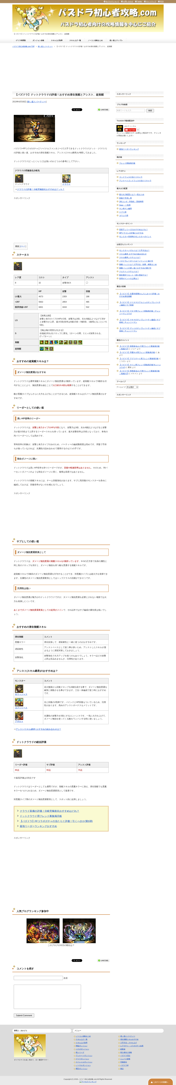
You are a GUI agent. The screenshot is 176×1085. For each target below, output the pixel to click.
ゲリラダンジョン (82, 1059)
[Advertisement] (88, 70)
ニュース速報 (125, 1059)
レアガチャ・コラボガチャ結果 (131, 1046)
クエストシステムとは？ (129, 271)
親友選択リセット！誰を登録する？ (133, 275)
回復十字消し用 (125, 198)
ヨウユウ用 (123, 215)
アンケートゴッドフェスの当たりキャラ (135, 181)
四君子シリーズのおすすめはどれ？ (133, 230)
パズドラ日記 (125, 1056)
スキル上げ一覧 (75, 40)
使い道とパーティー (36, 101)
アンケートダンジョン (84, 1056)
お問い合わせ (128, 1)
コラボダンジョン (82, 1049)
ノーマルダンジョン (83, 1065)
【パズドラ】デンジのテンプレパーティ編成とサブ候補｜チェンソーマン (139, 329)
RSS (162, 1)
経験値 (122, 1049)
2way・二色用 (124, 205)
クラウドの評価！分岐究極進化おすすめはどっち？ (40, 189)
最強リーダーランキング (129, 149)
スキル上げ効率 (57, 40)
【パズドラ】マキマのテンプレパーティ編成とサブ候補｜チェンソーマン (139, 321)
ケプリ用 (122, 212)
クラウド (66, 184)
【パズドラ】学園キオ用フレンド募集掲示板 (137, 352)
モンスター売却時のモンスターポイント (135, 237)
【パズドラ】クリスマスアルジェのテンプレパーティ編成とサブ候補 (139, 303)
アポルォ (19, 721)
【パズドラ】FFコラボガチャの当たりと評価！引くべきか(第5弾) (56, 821)
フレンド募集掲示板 (127, 163)
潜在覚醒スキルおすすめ (129, 1039)
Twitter (139, 1)
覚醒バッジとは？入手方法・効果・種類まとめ (138, 264)
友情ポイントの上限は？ (129, 278)
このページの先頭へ (160, 1082)
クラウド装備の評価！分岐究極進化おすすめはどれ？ (49, 811)
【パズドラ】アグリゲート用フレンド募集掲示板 (139, 359)
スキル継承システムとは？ (130, 257)
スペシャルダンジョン (84, 1062)
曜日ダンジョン (81, 1069)
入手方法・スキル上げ (128, 1043)
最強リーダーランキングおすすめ (38, 826)
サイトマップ (151, 1)
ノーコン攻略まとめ (95, 40)
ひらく (23, 246)
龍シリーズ (80, 1052)
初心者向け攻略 (126, 1052)
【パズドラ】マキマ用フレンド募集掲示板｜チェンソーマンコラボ (139, 312)
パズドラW (124, 1065)
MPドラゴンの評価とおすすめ (131, 233)
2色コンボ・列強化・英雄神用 (131, 201)
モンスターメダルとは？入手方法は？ (134, 250)
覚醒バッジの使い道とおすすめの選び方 (135, 268)
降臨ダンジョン (81, 1046)
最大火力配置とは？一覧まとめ (131, 194)
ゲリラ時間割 (21, 40)
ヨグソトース (21, 708)
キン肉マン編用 (125, 208)
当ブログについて (112, 1)
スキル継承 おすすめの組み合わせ (133, 254)
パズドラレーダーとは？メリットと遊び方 (136, 261)
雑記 (122, 1069)
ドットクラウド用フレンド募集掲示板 (41, 816)
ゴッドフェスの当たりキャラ (130, 177)
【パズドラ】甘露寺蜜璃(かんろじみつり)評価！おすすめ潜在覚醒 (139, 295)
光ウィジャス (21, 694)
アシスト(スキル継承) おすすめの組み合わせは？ (38, 729)
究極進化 (123, 1062)
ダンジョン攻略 (38, 40)
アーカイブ (120, 387)
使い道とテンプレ (116, 40)
